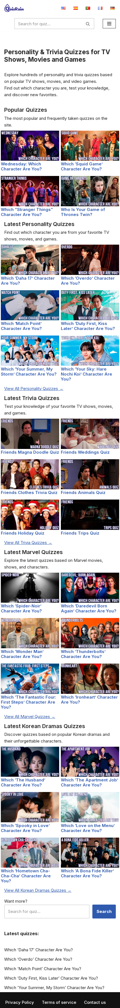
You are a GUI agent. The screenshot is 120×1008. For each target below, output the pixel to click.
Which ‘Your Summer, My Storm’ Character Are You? (29, 371)
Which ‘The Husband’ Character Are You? (23, 782)
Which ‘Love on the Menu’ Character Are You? (88, 828)
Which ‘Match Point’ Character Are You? (21, 326)
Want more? (15, 901)
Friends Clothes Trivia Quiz (29, 492)
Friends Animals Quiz (83, 492)
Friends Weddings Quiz (85, 452)
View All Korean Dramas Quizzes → (37, 890)
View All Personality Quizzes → (33, 388)
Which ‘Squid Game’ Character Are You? (82, 166)
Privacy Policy (19, 1002)
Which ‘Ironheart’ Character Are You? (89, 699)
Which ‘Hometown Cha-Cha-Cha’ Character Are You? (26, 875)
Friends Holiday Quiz (22, 533)
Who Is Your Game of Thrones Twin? (83, 212)
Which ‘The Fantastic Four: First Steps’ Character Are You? (28, 702)
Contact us (95, 1002)
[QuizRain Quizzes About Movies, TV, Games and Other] (14, 8)
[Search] (88, 23)
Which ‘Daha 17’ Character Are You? (28, 280)
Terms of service (59, 1002)
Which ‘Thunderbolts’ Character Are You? (83, 654)
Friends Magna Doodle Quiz (30, 452)
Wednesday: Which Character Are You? (21, 166)
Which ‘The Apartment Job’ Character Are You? (89, 782)
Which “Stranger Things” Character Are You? (27, 212)
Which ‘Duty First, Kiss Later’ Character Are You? (88, 326)
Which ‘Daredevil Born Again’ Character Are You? (88, 608)
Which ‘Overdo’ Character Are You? (88, 280)
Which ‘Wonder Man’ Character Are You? (22, 654)
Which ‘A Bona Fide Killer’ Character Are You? (87, 873)
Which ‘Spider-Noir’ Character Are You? (21, 608)
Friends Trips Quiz (80, 533)
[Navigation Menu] (109, 23)
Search (104, 911)
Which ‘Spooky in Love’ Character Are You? (25, 828)
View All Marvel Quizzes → (29, 716)
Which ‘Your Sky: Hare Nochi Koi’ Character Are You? (86, 374)
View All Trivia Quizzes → (28, 542)
